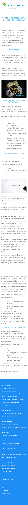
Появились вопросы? (13, 8)
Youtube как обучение (6, 460)
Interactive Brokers (5, 493)
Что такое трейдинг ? (6, 462)
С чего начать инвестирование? (9, 388)
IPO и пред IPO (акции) (6, 471)
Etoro (2, 482)
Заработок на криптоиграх (8, 416)
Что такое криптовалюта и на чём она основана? (13, 454)
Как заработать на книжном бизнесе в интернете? (13, 427)
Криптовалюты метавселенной (9, 435)
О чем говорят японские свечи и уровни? (11, 413)
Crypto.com (8, 371)
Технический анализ (6, 410)
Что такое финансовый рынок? (9, 391)
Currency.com (4, 490)
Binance (3, 496)
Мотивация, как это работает (8, 465)
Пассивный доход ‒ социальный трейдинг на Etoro (13, 393)
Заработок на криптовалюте (8, 457)
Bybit (2, 487)
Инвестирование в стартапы (8, 468)
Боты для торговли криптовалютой (10, 443)
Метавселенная (5, 432)
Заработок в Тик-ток (6, 445)
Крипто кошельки (5, 407)
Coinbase (3, 484)
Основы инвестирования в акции (9, 396)
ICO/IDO (3, 438)
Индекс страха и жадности (8, 405)
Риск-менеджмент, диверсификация (10, 402)
